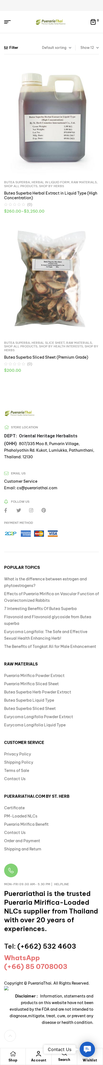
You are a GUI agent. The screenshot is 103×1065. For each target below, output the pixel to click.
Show (85, 48)
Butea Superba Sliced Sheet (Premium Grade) (46, 357)
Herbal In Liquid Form (50, 182)
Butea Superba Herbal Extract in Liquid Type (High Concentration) (50, 196)
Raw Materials (84, 182)
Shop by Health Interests (61, 346)
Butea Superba (17, 182)
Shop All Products (20, 186)
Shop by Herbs (51, 186)
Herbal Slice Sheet (48, 343)
